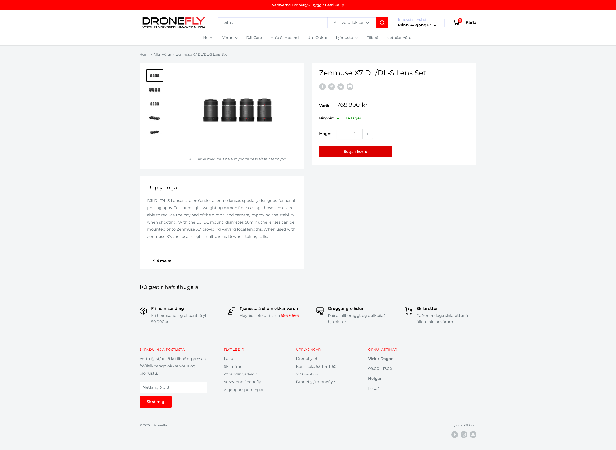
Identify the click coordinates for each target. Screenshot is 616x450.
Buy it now (432, 151)
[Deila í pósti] (349, 86)
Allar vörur (162, 54)
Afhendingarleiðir (240, 374)
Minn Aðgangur (415, 25)
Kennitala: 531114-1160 (316, 366)
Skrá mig (155, 402)
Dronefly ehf (308, 358)
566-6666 (290, 315)
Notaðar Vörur (399, 37)
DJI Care (254, 37)
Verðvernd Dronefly (242, 382)
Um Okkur (317, 37)
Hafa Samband (284, 37)
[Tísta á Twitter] (340, 86)
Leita (228, 358)
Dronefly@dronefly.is (316, 382)
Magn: (325, 133)
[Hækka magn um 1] (368, 134)
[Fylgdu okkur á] (454, 434)
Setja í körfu (355, 151)
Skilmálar (232, 366)
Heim (208, 37)
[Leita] (382, 22)
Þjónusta (344, 37)
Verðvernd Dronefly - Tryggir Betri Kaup (308, 5)
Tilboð (372, 37)
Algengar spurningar (243, 390)
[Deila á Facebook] (322, 86)
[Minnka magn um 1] (342, 134)
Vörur (227, 37)
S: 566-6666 (307, 374)
